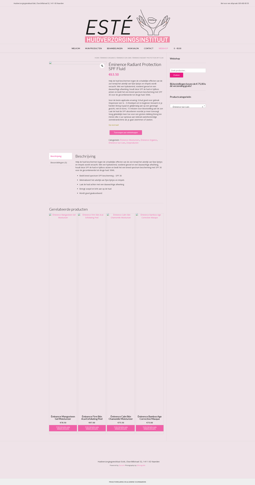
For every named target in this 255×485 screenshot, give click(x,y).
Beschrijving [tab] (55, 156)
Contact (148, 48)
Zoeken (176, 75)
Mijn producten (93, 48)
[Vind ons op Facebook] (6, 3)
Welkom (76, 48)
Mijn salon (133, 48)
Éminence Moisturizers (130, 140)
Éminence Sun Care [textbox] (187, 107)
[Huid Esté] (127, 25)
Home (97, 58)
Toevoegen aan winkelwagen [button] (63, 428)
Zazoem (122, 465)
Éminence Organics (107, 58)
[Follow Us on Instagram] (9, 3)
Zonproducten (132, 143)
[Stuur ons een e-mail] (3, 3)
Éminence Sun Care (124, 58)
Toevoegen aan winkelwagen (126, 132)
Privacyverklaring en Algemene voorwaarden (127, 482)
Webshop (163, 48)
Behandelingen (114, 48)
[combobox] (188, 106)
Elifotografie (141, 465)
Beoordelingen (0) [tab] (58, 162)
